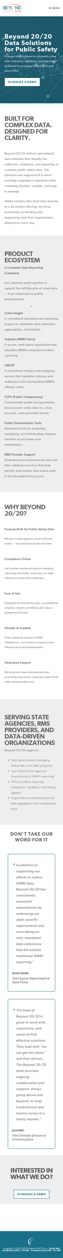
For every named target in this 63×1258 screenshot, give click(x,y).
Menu (56, 8)
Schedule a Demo (22, 82)
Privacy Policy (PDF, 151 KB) (46, 1250)
